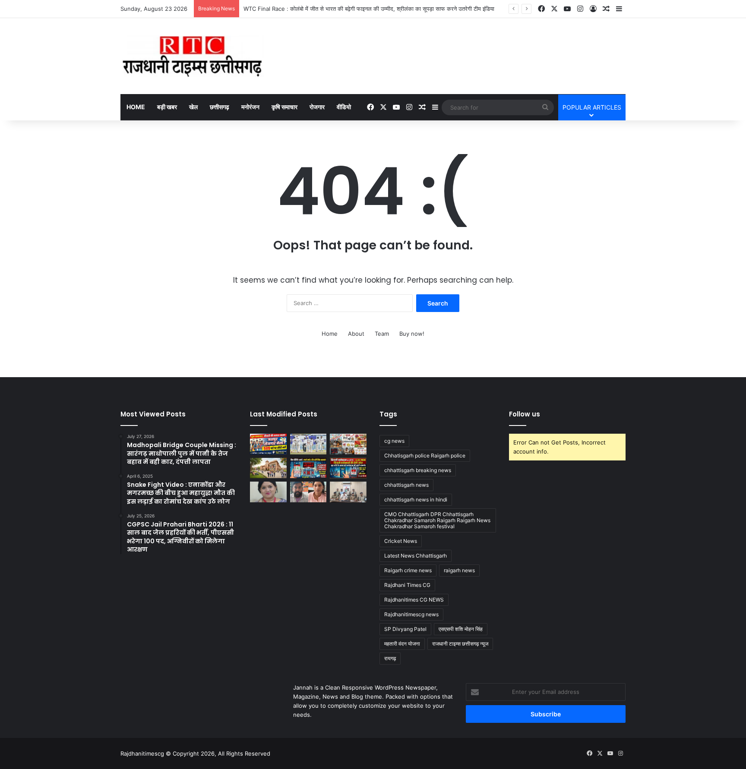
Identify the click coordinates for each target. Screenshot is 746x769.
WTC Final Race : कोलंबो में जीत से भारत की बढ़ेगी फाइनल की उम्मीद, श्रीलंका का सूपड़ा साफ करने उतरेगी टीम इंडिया (368, 8)
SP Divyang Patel (405, 629)
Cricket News (400, 541)
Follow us (524, 414)
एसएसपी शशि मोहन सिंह (461, 629)
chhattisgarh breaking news (417, 470)
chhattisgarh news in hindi (415, 499)
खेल (193, 106)
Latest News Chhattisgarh (415, 555)
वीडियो (344, 106)
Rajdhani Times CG (407, 585)
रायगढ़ (390, 658)
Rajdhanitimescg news (411, 614)
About (356, 333)
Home (135, 106)
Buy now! (411, 333)
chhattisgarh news (406, 485)
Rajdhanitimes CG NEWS (414, 599)
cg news (394, 441)
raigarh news (459, 570)
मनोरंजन (250, 106)
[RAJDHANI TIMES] (192, 56)
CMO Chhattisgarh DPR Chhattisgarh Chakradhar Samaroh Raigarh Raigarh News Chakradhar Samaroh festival (437, 520)
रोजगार (317, 106)
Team (382, 333)
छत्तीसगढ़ (219, 106)
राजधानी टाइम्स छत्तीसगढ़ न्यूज (460, 643)
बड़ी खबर (167, 106)
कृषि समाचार (284, 106)
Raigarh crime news (408, 570)
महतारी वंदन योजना (402, 643)
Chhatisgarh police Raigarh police (424, 455)
